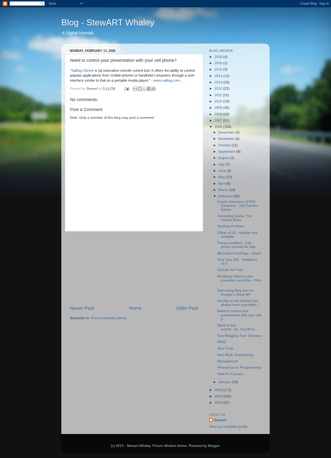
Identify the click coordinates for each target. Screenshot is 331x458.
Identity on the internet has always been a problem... (238, 303)
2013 (218, 82)
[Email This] (135, 88)
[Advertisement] (134, 268)
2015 (218, 69)
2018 (218, 57)
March (223, 190)
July (221, 164)
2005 (218, 390)
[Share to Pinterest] (153, 88)
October (225, 145)
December (226, 132)
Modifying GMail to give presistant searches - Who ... (239, 280)
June (222, 171)
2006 (218, 127)
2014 (218, 76)
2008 (218, 114)
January (225, 382)
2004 (218, 396)
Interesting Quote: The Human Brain (234, 218)
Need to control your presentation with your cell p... (239, 315)
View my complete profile (228, 426)
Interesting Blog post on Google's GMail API (235, 292)
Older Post (187, 308)
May (222, 177)
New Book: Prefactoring (235, 355)
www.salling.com (166, 80)
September (227, 151)
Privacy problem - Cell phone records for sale (236, 245)
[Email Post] (126, 88)
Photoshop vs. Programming (239, 367)
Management (227, 361)
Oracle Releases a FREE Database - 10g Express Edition (237, 205)
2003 (218, 402)
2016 (218, 63)
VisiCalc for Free (230, 270)
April (222, 183)
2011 (218, 95)
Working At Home (230, 226)
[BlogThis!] (139, 88)
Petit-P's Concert (230, 374)
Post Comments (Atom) (109, 318)
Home (135, 308)
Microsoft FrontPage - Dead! (239, 253)
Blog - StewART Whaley (107, 22)
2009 (218, 108)
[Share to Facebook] (149, 88)
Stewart (220, 420)
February (225, 196)
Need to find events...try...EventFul (235, 327)
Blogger (214, 446)
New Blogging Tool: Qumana (239, 336)
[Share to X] (144, 88)
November (226, 139)
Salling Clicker (82, 70)
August (224, 158)
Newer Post (82, 308)
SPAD (221, 342)
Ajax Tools (225, 348)
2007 (218, 120)
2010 (218, 101)
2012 (218, 88)
